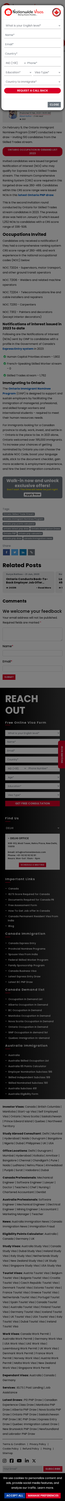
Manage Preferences (43, 1496)
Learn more (45, 1488)
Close (54, 105)
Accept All (14, 1496)
